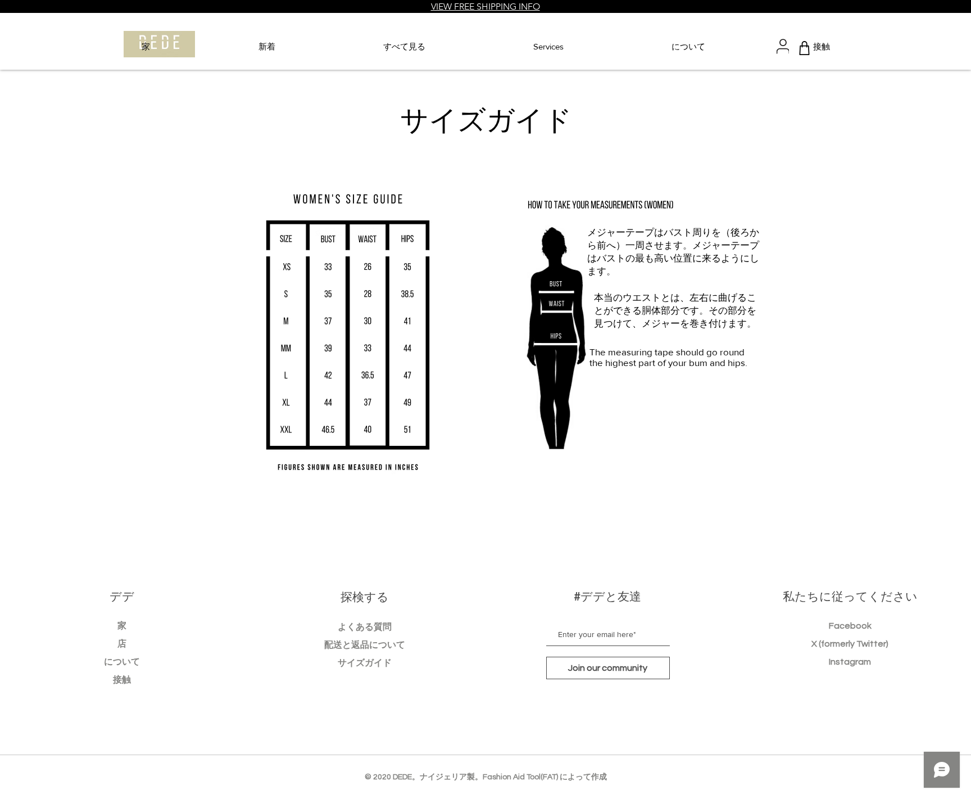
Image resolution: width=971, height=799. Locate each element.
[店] (804, 48)
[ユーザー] (783, 46)
